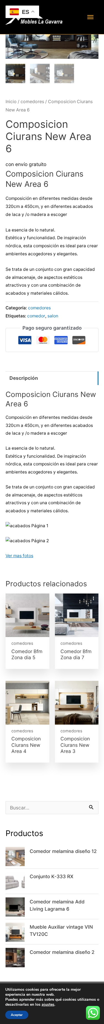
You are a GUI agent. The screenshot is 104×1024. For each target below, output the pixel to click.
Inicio (11, 101)
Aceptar (17, 1015)
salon (52, 316)
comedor (36, 316)
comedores (32, 101)
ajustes (48, 1004)
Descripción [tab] (23, 378)
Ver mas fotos (19, 555)
